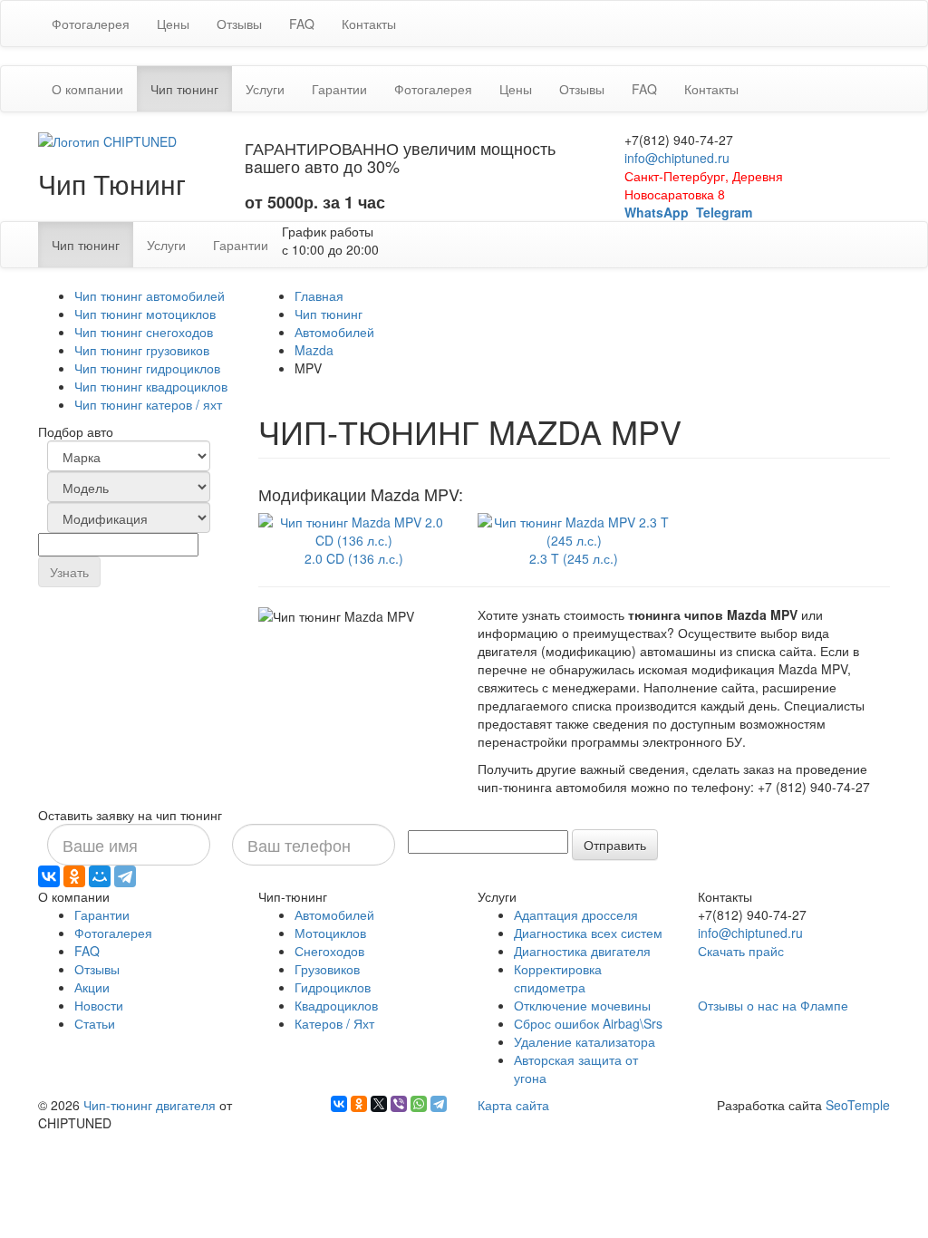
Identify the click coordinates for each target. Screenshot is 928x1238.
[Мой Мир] (100, 876)
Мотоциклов (330, 933)
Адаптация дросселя (576, 914)
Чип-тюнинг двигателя (149, 1105)
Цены (173, 24)
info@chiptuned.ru (677, 158)
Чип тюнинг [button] (191, 88)
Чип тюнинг (328, 314)
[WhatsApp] (419, 1104)
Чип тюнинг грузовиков (141, 350)
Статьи (94, 1023)
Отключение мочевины (582, 1005)
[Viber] (399, 1104)
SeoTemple (858, 1105)
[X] (379, 1104)
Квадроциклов (336, 1005)
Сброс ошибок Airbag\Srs (588, 1023)
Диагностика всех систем (588, 933)
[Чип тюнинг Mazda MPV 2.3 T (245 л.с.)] (574, 528)
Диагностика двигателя (582, 951)
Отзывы (239, 24)
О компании (87, 89)
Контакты (369, 24)
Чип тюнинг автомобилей (149, 295)
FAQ (301, 24)
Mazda (314, 350)
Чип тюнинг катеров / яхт (148, 404)
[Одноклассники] (74, 876)
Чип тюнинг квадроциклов (150, 386)
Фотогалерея (91, 24)
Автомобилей (334, 332)
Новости (98, 1005)
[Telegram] (125, 876)
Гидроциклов (333, 987)
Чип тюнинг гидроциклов (147, 368)
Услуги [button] (265, 89)
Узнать (69, 572)
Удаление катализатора (584, 1041)
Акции (92, 987)
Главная (319, 295)
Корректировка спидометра (558, 978)
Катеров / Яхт (334, 1023)
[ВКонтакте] (49, 876)
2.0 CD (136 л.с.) (353, 558)
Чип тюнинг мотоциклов (145, 314)
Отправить (615, 845)
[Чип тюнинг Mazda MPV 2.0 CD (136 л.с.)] (354, 528)
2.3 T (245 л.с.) (573, 558)
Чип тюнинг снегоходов (143, 332)
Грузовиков (327, 969)
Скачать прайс (741, 951)
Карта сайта (513, 1105)
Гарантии (339, 89)
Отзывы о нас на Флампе (773, 1005)
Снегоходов (329, 951)
